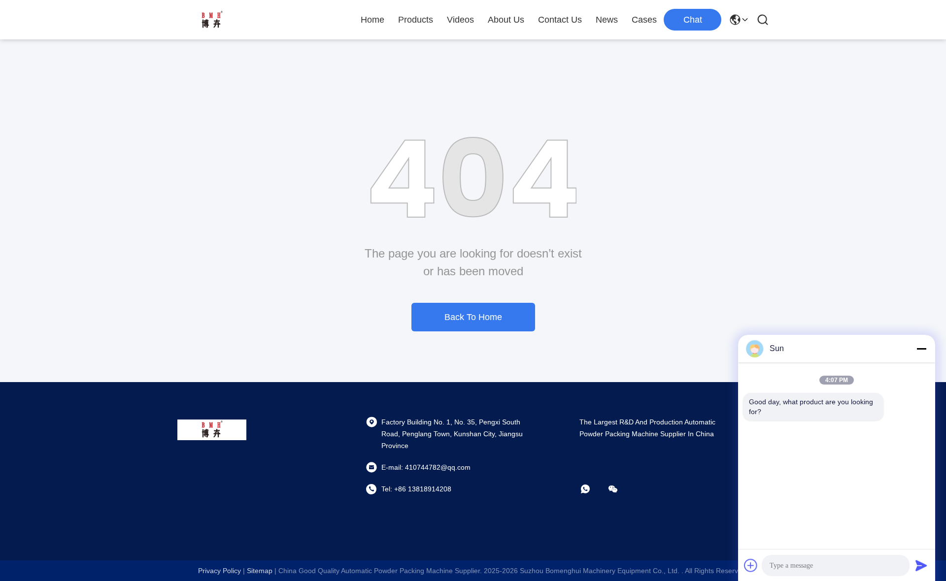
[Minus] (921, 349)
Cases (644, 20)
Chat (692, 20)
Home (372, 20)
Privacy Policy (219, 571)
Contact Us (560, 20)
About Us (506, 20)
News (607, 20)
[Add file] (751, 565)
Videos (460, 20)
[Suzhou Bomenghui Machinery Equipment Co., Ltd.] (211, 20)
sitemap (259, 571)
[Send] (921, 565)
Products (415, 20)
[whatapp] (592, 489)
